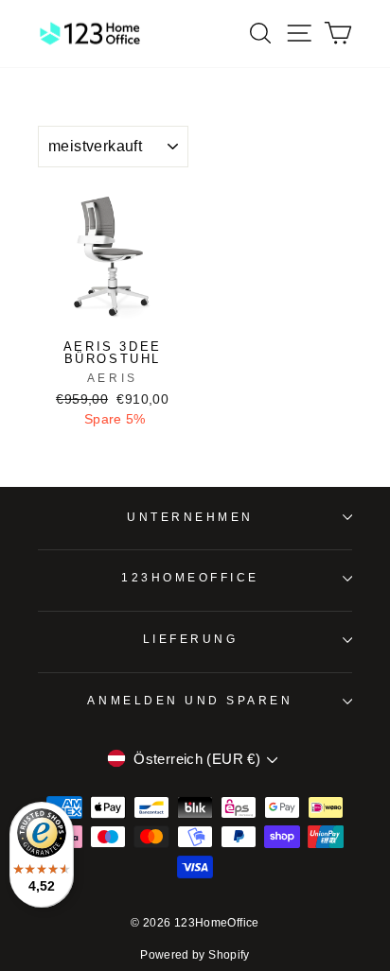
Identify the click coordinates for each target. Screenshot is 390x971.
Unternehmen (190, 517)
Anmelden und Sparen (189, 700)
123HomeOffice (190, 577)
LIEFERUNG (191, 639)
